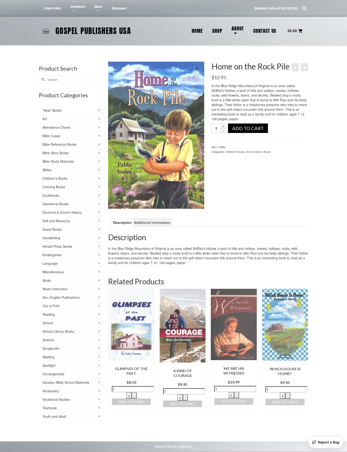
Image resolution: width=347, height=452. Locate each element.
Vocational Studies (56, 399)
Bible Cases (51, 135)
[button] (304, 8)
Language (50, 263)
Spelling (48, 356)
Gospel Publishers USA (93, 31)
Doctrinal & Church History (62, 212)
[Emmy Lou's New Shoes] (304, 67)
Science (48, 339)
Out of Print (50, 305)
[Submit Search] (42, 79)
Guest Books (52, 229)
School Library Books (258, 152)
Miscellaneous (53, 271)
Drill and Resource (56, 220)
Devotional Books (55, 203)
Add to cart (248, 128)
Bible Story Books (55, 152)
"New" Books (52, 110)
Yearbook (49, 407)
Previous (112, 350)
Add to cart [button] (131, 401)
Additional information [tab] (152, 222)
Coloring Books (53, 186)
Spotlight (48, 365)
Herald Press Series (57, 246)
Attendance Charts (56, 127)
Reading (48, 314)
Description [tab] (122, 222)
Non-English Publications (61, 297)
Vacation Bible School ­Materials (65, 382)
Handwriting (51, 237)
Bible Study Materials (58, 161)
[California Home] (295, 67)
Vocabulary (50, 390)
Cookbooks (50, 195)
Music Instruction (55, 288)
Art (44, 118)
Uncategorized (53, 373)
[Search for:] (70, 79)
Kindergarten (52, 254)
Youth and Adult (54, 416)
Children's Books (235, 152)
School (47, 322)
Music (46, 280)
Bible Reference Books (59, 144)
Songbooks (50, 348)
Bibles (46, 169)
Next (304, 350)
